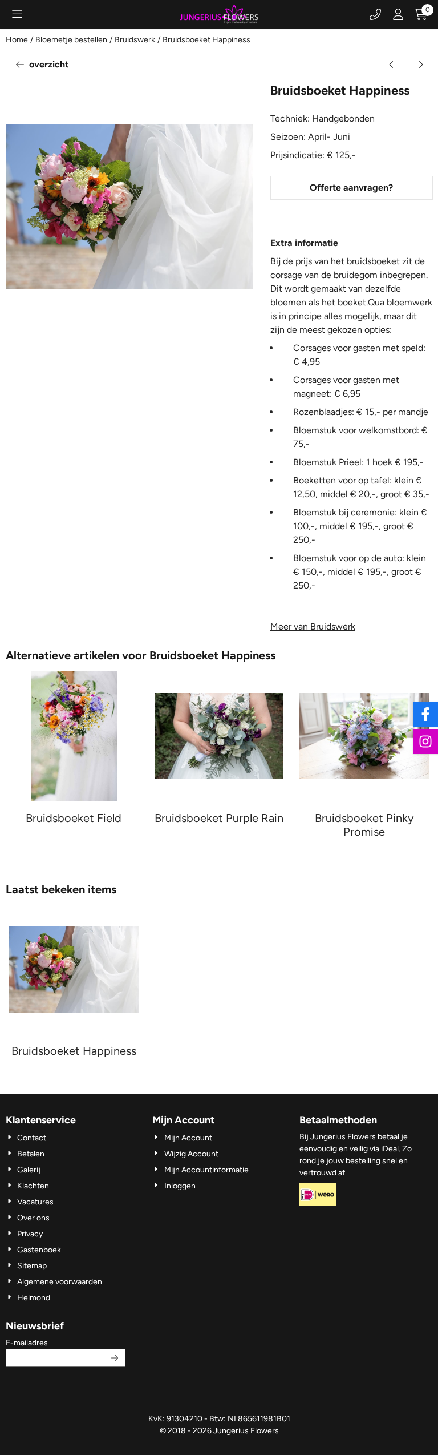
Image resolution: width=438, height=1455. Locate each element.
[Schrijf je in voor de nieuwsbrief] (114, 1358)
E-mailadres (65, 1342)
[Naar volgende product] (420, 64)
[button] (17, 14)
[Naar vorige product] (392, 64)
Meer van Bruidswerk (312, 626)
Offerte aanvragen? (351, 187)
